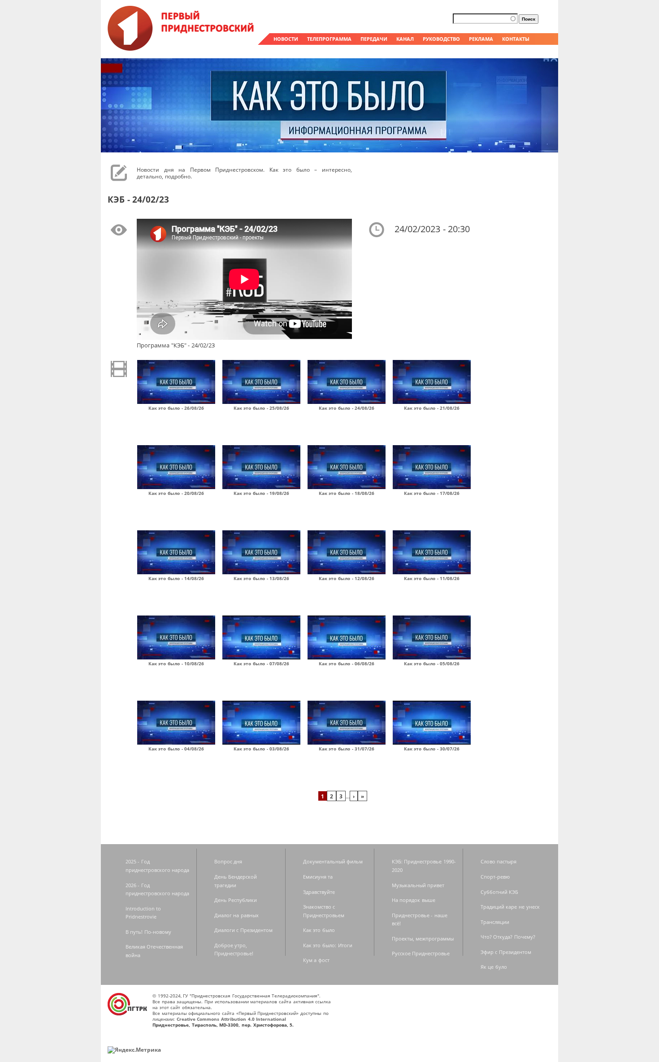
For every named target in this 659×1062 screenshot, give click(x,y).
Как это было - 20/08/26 (176, 493)
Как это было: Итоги (327, 945)
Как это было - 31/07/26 (347, 749)
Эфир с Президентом (506, 952)
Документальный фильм (333, 861)
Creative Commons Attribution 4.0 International (231, 1019)
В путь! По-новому (148, 931)
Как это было (319, 930)
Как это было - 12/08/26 (347, 578)
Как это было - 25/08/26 (262, 408)
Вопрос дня (228, 861)
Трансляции (495, 922)
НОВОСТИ (285, 38)
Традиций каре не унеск (510, 906)
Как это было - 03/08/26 (262, 749)
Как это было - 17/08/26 (432, 493)
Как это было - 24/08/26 (347, 408)
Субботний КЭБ (500, 892)
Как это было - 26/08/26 (176, 408)
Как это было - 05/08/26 (432, 663)
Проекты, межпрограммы (423, 938)
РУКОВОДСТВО (441, 38)
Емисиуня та (318, 876)
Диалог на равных (236, 915)
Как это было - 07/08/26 (262, 663)
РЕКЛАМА (481, 38)
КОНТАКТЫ (515, 38)
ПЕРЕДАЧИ (373, 38)
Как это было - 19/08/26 (262, 493)
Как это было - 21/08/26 (432, 408)
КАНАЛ (405, 38)
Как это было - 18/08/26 (347, 493)
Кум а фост (316, 960)
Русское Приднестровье (421, 953)
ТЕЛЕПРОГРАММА (329, 38)
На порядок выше (413, 900)
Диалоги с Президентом (243, 930)
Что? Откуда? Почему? (508, 936)
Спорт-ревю (495, 876)
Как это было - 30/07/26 (432, 749)
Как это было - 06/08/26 (347, 663)
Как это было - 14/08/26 (176, 578)
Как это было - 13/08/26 (262, 578)
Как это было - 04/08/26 (176, 749)
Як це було (494, 966)
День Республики (235, 900)
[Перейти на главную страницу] (182, 48)
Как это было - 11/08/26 (432, 578)
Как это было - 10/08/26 (176, 663)
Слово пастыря (499, 861)
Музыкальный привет (418, 885)
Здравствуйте (319, 892)
